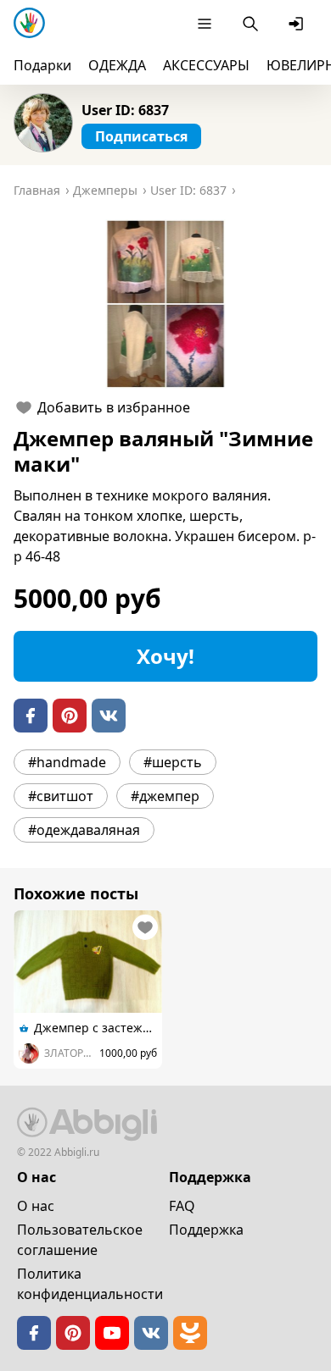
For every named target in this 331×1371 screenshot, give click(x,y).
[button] (165, 304)
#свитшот (60, 796)
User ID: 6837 (125, 110)
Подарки (42, 65)
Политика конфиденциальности (90, 1283)
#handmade (67, 762)
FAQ (182, 1206)
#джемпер (165, 796)
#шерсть (172, 762)
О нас (35, 1206)
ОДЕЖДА (117, 65)
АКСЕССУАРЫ (206, 65)
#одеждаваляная (84, 830)
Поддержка (206, 1229)
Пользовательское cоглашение (80, 1239)
